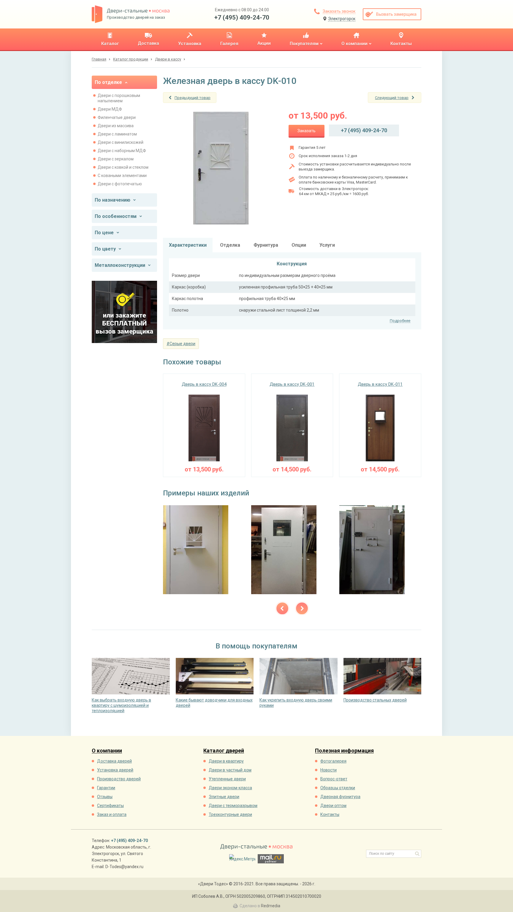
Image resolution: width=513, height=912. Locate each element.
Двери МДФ (110, 109)
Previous (282, 608)
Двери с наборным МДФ (122, 150)
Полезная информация (344, 750)
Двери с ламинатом (117, 134)
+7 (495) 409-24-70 (241, 17)
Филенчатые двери (117, 117)
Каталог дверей (223, 750)
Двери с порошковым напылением (119, 98)
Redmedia (270, 905)
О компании (107, 750)
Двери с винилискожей (120, 142)
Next (301, 608)
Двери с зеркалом (116, 159)
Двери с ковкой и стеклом (123, 167)
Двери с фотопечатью (120, 183)
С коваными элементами (122, 175)
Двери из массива (116, 125)
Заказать (306, 130)
